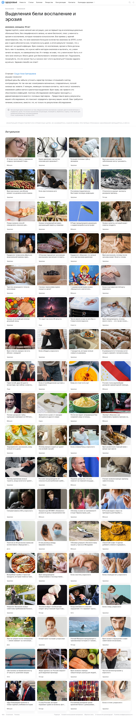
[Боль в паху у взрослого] (116, 600)
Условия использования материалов (72, 714)
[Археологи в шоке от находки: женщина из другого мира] (52, 408)
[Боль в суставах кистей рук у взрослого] (116, 280)
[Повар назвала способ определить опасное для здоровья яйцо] (20, 216)
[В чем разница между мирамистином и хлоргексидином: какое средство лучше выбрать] (52, 536)
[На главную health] (10, 2)
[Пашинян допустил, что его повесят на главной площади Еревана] (84, 472)
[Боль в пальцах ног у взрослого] (116, 568)
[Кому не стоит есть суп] (84, 376)
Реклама (17, 714)
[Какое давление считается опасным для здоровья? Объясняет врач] (52, 152)
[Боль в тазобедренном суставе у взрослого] (52, 376)
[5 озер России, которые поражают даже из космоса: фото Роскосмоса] (52, 696)
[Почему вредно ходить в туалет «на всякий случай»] (52, 440)
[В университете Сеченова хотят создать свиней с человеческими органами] (116, 344)
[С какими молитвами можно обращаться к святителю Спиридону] (84, 280)
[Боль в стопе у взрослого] (116, 696)
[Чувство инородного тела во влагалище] (20, 280)
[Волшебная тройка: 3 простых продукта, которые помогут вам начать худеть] (20, 568)
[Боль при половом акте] (52, 184)
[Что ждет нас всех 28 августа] (52, 312)
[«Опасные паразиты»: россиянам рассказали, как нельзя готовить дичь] (52, 248)
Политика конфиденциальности (123, 714)
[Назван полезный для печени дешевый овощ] (20, 312)
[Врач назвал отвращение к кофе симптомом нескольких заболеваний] (116, 632)
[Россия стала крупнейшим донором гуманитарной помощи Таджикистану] (116, 376)
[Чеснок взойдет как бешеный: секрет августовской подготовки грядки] (52, 600)
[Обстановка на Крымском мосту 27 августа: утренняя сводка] (20, 664)
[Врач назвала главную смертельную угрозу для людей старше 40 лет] (84, 664)
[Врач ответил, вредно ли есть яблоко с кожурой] (20, 344)
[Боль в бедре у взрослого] (52, 344)
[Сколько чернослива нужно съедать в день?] (52, 280)
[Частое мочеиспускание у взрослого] (116, 664)
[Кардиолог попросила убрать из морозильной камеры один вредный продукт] (20, 248)
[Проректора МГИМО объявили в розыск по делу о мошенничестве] (52, 504)
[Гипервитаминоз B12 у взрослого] (20, 504)
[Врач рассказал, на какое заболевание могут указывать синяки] (116, 152)
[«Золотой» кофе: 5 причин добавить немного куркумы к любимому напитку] (116, 536)
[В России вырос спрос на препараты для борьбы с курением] (116, 504)
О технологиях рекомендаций (104, 714)
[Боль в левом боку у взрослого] (84, 440)
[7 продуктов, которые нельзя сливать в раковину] (84, 344)
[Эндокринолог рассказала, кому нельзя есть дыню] (20, 440)
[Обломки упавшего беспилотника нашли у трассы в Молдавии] (84, 536)
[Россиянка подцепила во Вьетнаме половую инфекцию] (84, 184)
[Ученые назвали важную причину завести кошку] (116, 472)
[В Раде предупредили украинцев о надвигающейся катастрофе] (84, 216)
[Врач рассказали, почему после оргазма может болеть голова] (116, 248)
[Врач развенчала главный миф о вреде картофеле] (116, 440)
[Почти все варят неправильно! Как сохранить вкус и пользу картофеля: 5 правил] (84, 408)
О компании (9, 714)
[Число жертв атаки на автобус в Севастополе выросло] (84, 312)
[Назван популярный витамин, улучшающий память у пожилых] (52, 216)
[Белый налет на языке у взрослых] (52, 632)
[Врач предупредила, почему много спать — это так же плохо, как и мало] (116, 312)
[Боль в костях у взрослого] (84, 568)
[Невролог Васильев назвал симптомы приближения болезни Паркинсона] (20, 600)
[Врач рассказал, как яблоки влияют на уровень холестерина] (20, 184)
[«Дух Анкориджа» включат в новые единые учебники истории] (20, 696)
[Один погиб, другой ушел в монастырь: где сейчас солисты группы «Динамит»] (20, 376)
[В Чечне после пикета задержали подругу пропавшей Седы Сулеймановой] (20, 152)
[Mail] (3, 2)
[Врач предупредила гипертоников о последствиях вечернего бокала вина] (52, 568)
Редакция (57, 714)
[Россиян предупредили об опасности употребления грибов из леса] (52, 472)
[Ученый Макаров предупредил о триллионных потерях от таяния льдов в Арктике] (84, 632)
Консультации (9, 8)
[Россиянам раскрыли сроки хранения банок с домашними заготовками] (84, 696)
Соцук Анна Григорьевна (25, 74)
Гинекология (21, 8)
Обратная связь (89, 714)
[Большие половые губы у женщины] (84, 152)
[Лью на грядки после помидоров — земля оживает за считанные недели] (20, 632)
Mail (3, 714)
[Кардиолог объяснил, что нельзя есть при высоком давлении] (84, 248)
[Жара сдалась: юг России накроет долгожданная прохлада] (52, 664)
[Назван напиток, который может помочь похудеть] (116, 216)
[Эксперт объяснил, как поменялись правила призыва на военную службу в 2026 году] (116, 408)
